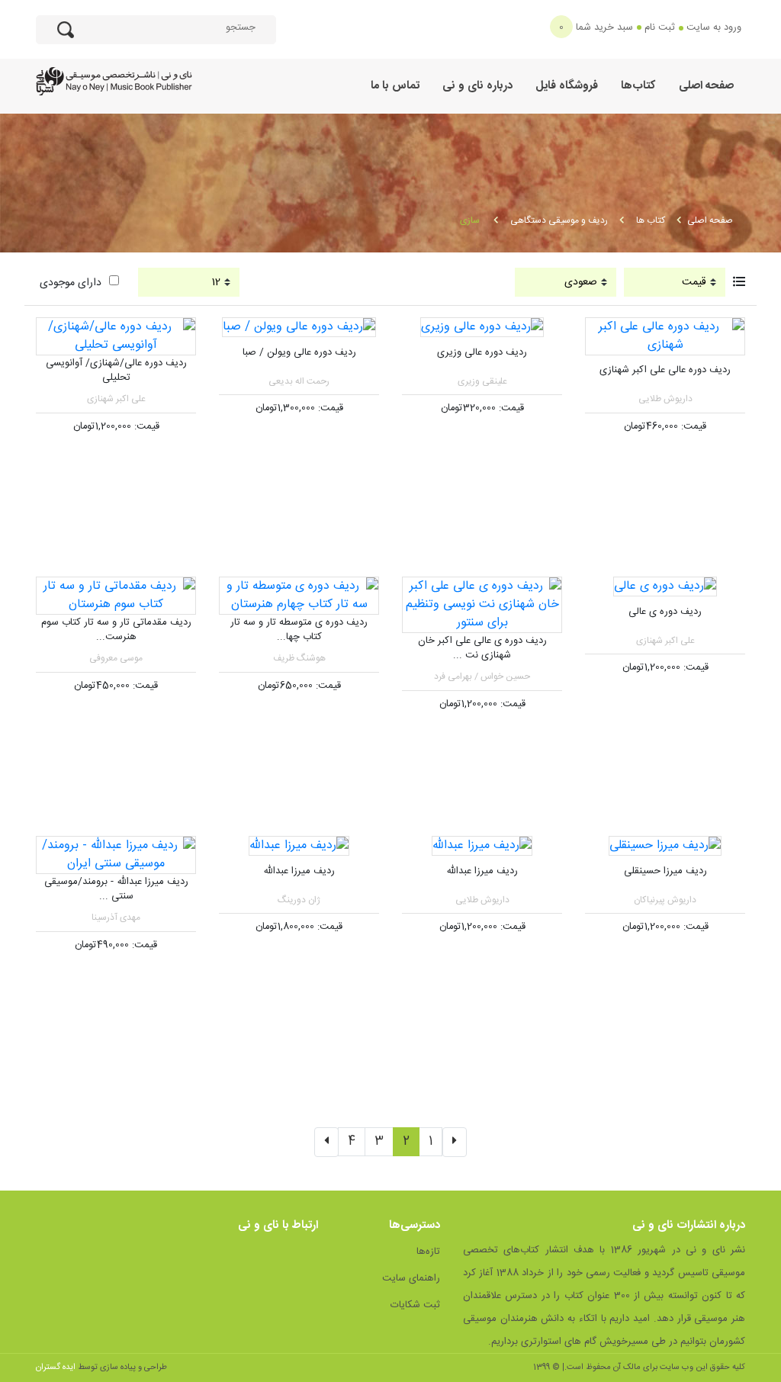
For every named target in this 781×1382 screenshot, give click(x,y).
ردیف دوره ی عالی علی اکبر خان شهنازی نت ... (482, 648)
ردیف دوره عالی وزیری (482, 352)
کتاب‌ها (638, 85)
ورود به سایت (713, 27)
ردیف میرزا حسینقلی (665, 871)
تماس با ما (395, 85)
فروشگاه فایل (566, 85)
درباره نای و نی (477, 85)
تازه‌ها (428, 1251)
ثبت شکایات (415, 1305)
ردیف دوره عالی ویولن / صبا (299, 352)
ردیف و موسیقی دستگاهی (559, 220)
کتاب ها (650, 220)
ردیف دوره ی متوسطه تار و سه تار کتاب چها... (299, 630)
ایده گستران (56, 1367)
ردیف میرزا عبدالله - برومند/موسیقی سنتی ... (116, 889)
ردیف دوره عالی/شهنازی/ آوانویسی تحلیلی (116, 370)
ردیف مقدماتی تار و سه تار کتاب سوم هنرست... (116, 630)
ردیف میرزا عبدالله (482, 871)
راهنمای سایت (411, 1278)
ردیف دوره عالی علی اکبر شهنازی (665, 370)
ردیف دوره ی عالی (665, 611)
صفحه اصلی (706, 85)
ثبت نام (659, 27)
